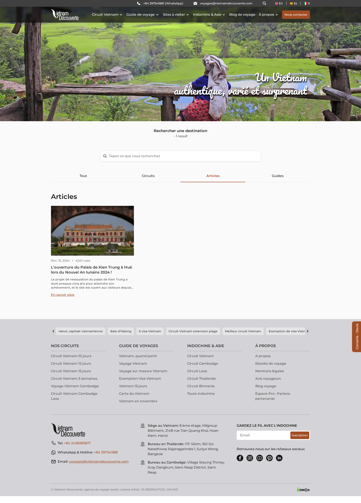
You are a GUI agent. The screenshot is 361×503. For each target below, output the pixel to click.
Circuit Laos (197, 371)
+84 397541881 (106, 452)
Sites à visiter (174, 15)
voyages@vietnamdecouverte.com (226, 3)
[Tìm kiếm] (264, 3)
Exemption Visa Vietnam (140, 379)
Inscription (300, 435)
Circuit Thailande (201, 379)
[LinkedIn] (279, 458)
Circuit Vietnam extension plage (193, 331)
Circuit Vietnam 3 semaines (74, 379)
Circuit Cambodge (202, 363)
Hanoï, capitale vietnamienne (80, 331)
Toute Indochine (201, 394)
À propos (266, 15)
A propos (263, 356)
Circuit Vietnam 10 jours (71, 356)
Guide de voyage (140, 15)
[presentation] (54, 60)
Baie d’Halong (120, 331)
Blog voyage (265, 386)
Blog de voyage (242, 15)
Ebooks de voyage (270, 363)
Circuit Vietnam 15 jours (71, 371)
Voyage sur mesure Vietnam (143, 371)
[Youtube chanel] (259, 458)
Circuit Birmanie (201, 386)
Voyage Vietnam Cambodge (75, 386)
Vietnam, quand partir (138, 356)
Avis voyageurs (268, 379)
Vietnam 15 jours (133, 386)
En (281, 3)
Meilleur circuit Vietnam (243, 331)
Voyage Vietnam (133, 363)
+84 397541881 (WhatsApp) (163, 3)
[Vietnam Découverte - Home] (65, 14)
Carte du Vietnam (134, 394)
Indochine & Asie (207, 15)
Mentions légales (269, 371)
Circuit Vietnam (105, 15)
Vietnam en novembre (138, 401)
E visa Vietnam (150, 331)
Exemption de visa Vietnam (289, 331)
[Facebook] (240, 458)
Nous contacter (296, 15)
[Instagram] (250, 458)
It (309, 3)
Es (295, 3)
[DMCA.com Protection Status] (303, 489)
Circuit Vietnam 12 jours (71, 363)
